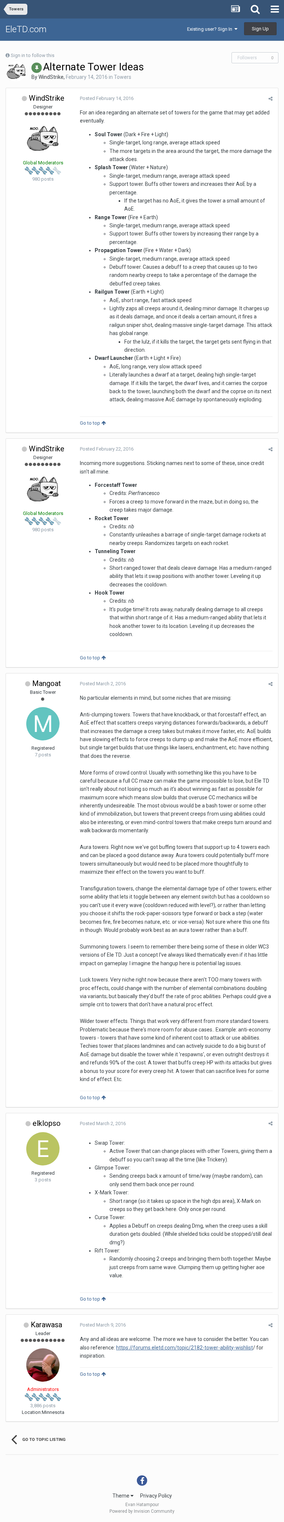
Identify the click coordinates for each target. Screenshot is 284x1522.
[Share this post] (270, 98)
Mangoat (46, 683)
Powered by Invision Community (142, 1511)
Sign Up (260, 28)
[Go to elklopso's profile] (43, 1148)
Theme (121, 1496)
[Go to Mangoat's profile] (43, 723)
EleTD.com (26, 29)
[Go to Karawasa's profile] (43, 1365)
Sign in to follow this (32, 55)
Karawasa (46, 1324)
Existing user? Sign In (210, 29)
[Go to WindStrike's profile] (16, 71)
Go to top (90, 423)
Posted (106, 98)
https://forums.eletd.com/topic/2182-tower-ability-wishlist (184, 1348)
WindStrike (51, 77)
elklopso (47, 1123)
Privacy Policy (156, 1496)
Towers (122, 77)
